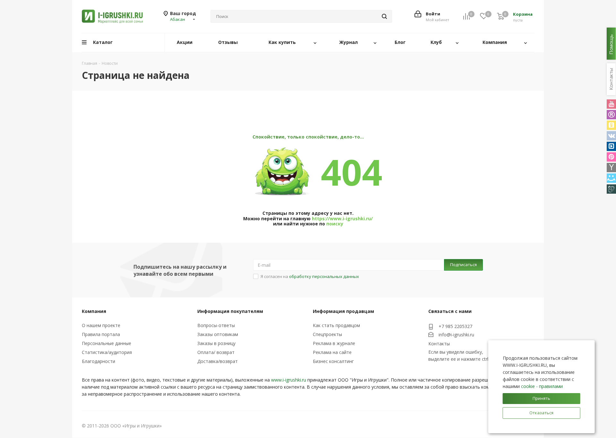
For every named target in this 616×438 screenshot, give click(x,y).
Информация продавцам (343, 311)
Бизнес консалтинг (333, 361)
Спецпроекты (327, 334)
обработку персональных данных (324, 276)
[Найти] (384, 16)
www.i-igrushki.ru (288, 380)
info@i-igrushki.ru (456, 335)
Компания (94, 311)
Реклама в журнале (334, 343)
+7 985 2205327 (455, 326)
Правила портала (101, 334)
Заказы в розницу (216, 343)
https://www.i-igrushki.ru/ (342, 218)
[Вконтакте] (611, 135)
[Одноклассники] (611, 125)
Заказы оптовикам (217, 334)
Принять (541, 398)
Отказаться (541, 413)
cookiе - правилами (542, 386)
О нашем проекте (101, 325)
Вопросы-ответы (216, 325)
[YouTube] (611, 104)
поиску (334, 224)
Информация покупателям (230, 311)
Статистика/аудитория (107, 352)
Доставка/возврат (217, 361)
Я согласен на (310, 276)
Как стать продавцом (336, 325)
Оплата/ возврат (216, 352)
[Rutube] (611, 114)
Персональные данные (106, 343)
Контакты (439, 344)
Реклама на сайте (332, 352)
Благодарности (98, 361)
